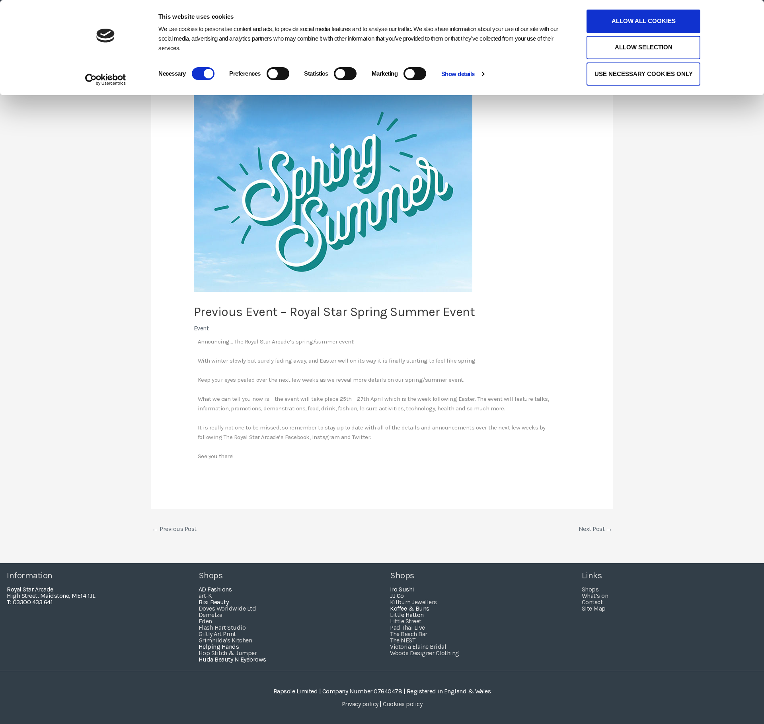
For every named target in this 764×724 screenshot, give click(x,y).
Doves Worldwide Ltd (227, 608)
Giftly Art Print (217, 634)
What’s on (595, 595)
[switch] (278, 73)
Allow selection (643, 47)
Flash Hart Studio (222, 627)
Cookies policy (402, 704)
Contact (592, 602)
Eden (205, 621)
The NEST (402, 640)
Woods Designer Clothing (424, 653)
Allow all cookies (644, 21)
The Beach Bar (408, 634)
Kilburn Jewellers (413, 602)
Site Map (594, 608)
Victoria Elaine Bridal (418, 646)
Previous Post (174, 529)
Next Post (595, 529)
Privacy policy (360, 704)
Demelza (210, 615)
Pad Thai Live (407, 627)
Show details (458, 73)
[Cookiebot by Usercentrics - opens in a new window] (105, 80)
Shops (590, 589)
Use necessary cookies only (643, 73)
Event (201, 328)
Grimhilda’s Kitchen (225, 640)
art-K (205, 595)
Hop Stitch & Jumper (228, 653)
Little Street (405, 621)
